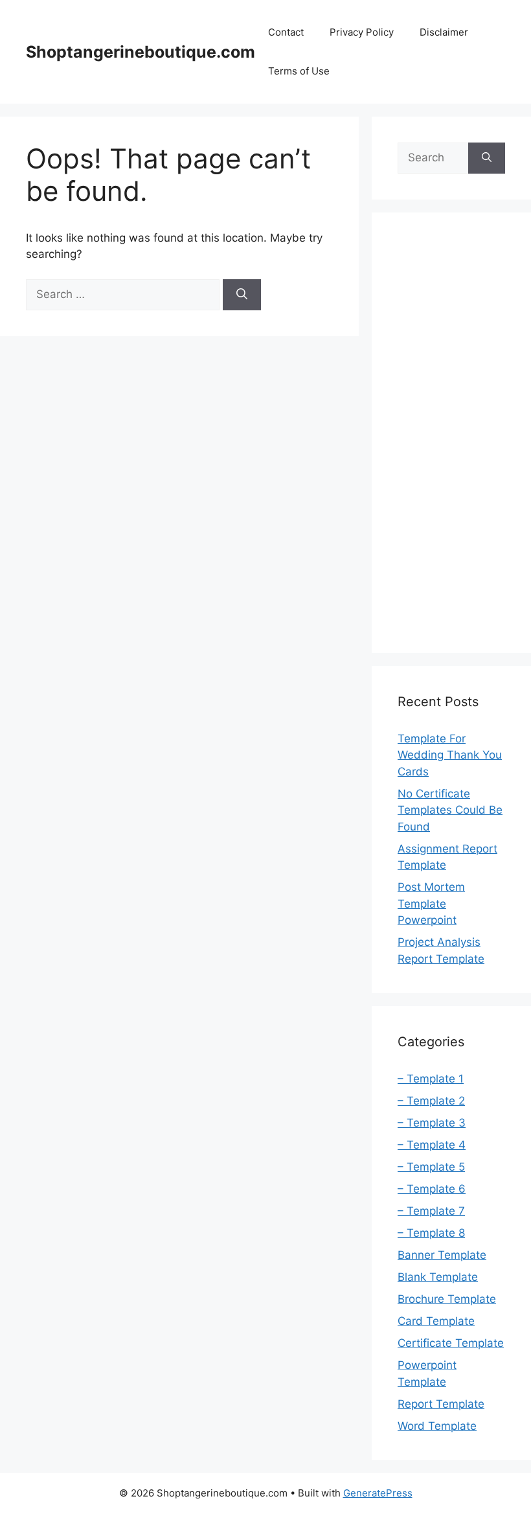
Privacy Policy (362, 32)
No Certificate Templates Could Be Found (450, 810)
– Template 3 (432, 1122)
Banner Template (442, 1254)
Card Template (436, 1320)
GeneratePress (377, 1493)
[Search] (242, 294)
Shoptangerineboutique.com (140, 52)
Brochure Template (447, 1298)
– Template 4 (432, 1144)
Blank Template (438, 1276)
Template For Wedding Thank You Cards (450, 755)
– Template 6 (432, 1188)
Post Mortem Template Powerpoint (431, 903)
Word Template (437, 1425)
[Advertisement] (451, 432)
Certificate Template (451, 1342)
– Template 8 (431, 1232)
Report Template (441, 1403)
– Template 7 (431, 1210)
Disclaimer (444, 32)
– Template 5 (431, 1166)
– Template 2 (431, 1100)
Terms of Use (299, 71)
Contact (286, 32)
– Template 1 (431, 1078)
